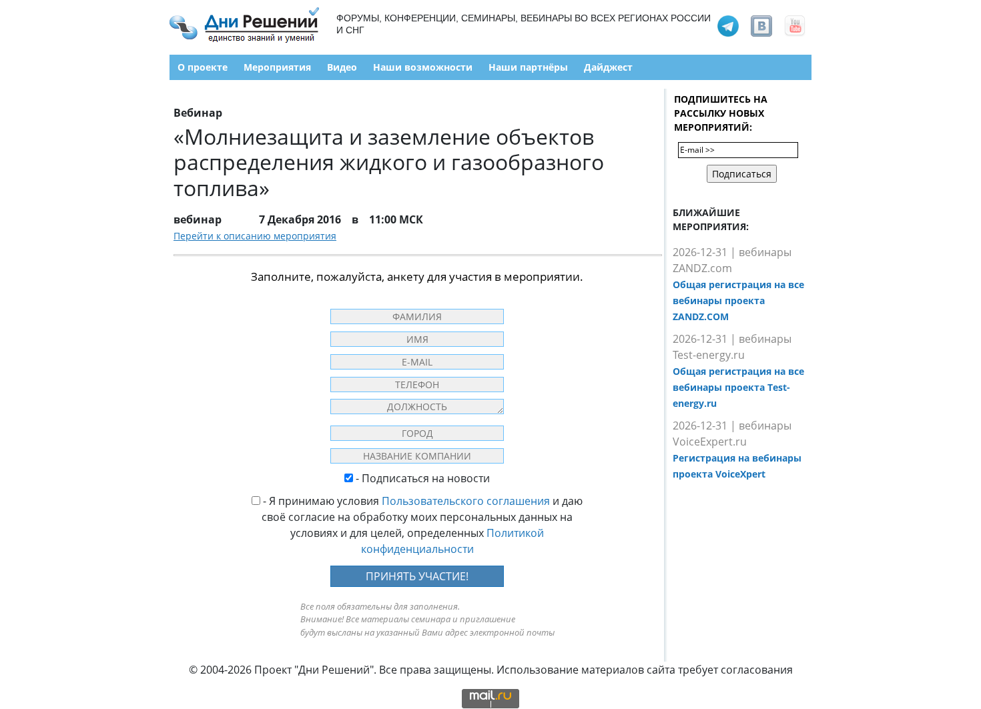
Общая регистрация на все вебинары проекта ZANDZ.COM (738, 300)
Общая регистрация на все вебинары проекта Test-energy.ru (738, 387)
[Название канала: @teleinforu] (728, 24)
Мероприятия (277, 67)
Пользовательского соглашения (466, 501)
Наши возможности (422, 67)
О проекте (203, 67)
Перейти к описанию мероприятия (255, 235)
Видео (342, 67)
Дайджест (608, 67)
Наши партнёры (528, 67)
